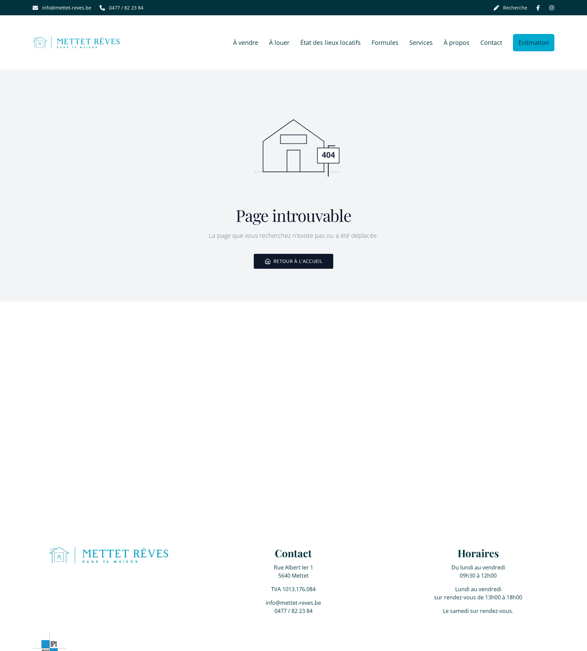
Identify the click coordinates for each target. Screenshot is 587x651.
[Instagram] (551, 8)
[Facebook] (538, 8)
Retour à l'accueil (297, 261)
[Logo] (76, 42)
